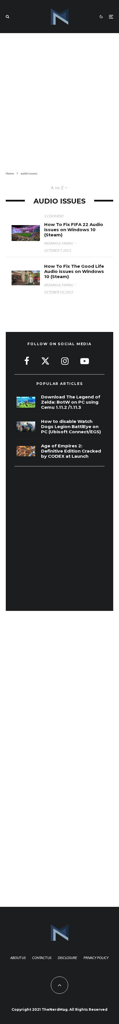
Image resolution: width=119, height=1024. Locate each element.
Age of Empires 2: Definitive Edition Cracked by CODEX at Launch (71, 451)
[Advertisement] (59, 101)
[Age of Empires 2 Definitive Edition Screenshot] (25, 451)
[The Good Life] (26, 278)
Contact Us (41, 957)
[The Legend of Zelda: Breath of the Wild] (25, 402)
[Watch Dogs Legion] (25, 426)
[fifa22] (26, 233)
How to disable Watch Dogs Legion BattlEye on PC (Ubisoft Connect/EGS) (71, 426)
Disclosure (67, 957)
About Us (18, 957)
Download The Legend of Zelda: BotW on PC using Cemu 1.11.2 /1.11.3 (70, 402)
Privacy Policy (96, 957)
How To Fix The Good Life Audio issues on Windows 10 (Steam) (74, 271)
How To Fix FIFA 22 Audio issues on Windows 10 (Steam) (73, 230)
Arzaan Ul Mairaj (58, 243)
